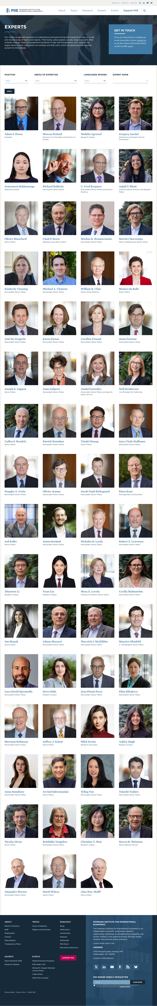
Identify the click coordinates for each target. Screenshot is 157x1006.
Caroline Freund (91, 339)
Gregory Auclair (129, 134)
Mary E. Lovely (90, 591)
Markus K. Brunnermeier (96, 238)
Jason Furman (128, 339)
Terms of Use (20, 992)
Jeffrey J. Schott (53, 741)
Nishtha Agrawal (91, 134)
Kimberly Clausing (16, 288)
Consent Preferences (103, 958)
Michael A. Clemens (55, 288)
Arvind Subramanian (56, 791)
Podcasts (63, 937)
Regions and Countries (41, 929)
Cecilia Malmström (131, 591)
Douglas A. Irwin (15, 491)
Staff (6, 929)
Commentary (65, 933)
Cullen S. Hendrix (15, 441)
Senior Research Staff (13, 961)
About (8, 922)
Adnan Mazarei (52, 641)
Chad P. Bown (51, 238)
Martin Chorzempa (131, 238)
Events (115, 10)
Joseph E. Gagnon (15, 389)
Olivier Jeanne (52, 491)
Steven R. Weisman (131, 841)
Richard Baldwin (53, 186)
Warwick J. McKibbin (94, 641)
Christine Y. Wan (91, 841)
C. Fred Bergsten (91, 186)
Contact (8, 937)
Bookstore (125, 3)
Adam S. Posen (13, 134)
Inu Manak (11, 641)
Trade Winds (37, 974)
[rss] (128, 967)
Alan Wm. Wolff (91, 891)
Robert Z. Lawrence (131, 541)
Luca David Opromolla (18, 691)
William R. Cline (91, 288)
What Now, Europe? (40, 978)
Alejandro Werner (16, 891)
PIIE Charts (64, 944)
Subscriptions (10, 940)
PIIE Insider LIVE (38, 964)
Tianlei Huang (89, 441)
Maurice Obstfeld (130, 641)
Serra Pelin (49, 691)
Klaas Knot (126, 491)
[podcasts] (120, 967)
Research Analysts (12, 964)
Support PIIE (130, 10)
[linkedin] (104, 967)
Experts (9, 957)
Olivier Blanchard (16, 238)
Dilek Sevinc (88, 741)
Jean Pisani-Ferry (92, 691)
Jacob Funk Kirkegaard (95, 491)
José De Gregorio (15, 339)
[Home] (24, 10)
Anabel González (91, 389)
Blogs (62, 926)
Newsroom (116, 3)
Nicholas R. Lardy (92, 541)
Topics (35, 922)
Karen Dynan (51, 339)
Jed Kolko (11, 541)
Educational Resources (69, 947)
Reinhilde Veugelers (55, 841)
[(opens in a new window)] (140, 3)
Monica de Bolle (129, 288)
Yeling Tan (87, 791)
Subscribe (133, 3)
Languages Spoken (95, 75)
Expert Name (120, 75)
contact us (141, 40)
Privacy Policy (9, 992)
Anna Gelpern (51, 389)
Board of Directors (12, 926)
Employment (10, 933)
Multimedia (64, 940)
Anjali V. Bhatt (128, 186)
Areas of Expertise (46, 75)
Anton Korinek (52, 541)
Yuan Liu (48, 591)
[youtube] (112, 967)
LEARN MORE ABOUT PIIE (103, 943)
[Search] (144, 10)
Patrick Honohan (53, 441)
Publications (65, 929)
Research (65, 922)
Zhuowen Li (12, 591)
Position (10, 75)
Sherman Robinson (16, 741)
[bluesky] (136, 967)
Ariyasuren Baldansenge (20, 186)
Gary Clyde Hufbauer (132, 441)
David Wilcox (51, 891)
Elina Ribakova (128, 691)
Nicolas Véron (13, 841)
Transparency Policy (13, 944)
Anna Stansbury (14, 791)
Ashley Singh (127, 741)
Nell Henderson (128, 389)
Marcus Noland (52, 134)
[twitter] (96, 967)
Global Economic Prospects (43, 961)
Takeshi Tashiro (129, 791)
